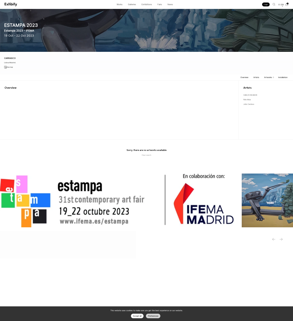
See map (10, 67)
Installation (283, 77)
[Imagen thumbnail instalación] (119, 200)
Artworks (268, 77)
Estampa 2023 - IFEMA (19, 30)
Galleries (132, 4)
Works (119, 4)
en (282, 4)
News (170, 4)
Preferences (153, 316)
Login (266, 4)
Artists (256, 77)
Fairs (159, 4)
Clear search (146, 155)
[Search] (274, 4)
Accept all (137, 316)
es (279, 4)
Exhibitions (146, 4)
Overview (244, 77)
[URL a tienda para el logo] (60, 4)
